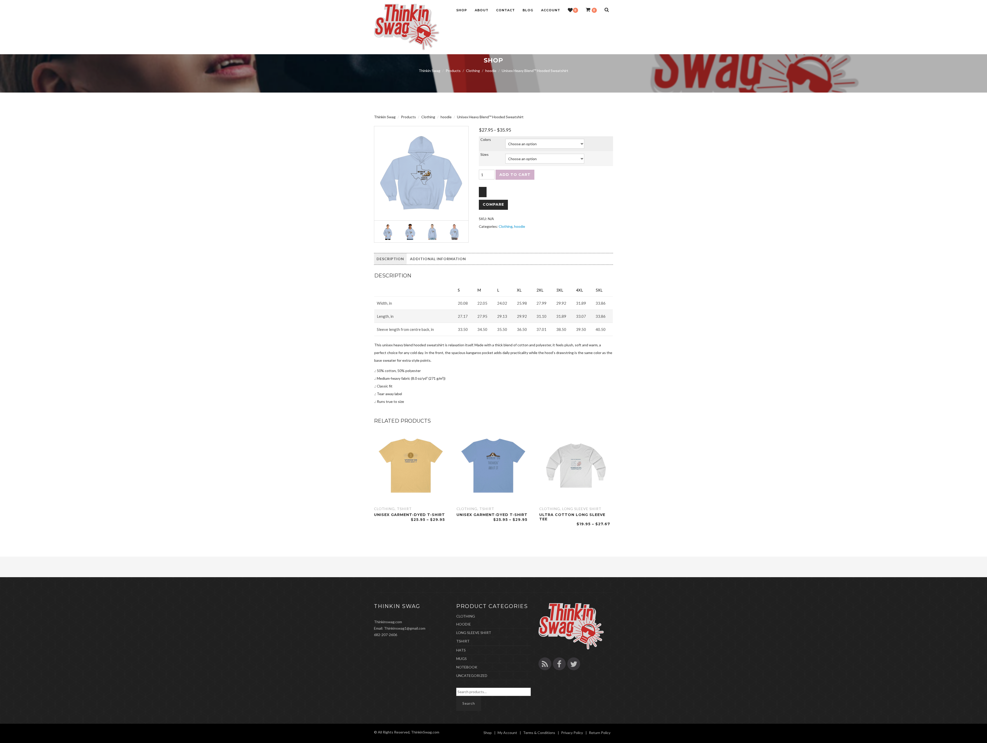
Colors (485, 139)
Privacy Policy (572, 732)
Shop (461, 10)
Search (468, 703)
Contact (505, 10)
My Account (507, 732)
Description (390, 259)
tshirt (404, 508)
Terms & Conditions (539, 732)
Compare (493, 204)
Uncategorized (471, 675)
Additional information (438, 259)
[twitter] (573, 663)
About (481, 10)
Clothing (506, 226)
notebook (466, 667)
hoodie (519, 226)
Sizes (484, 154)
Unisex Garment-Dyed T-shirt (409, 514)
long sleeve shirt (581, 508)
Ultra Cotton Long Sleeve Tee (572, 516)
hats (461, 650)
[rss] (544, 663)
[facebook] (559, 663)
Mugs (461, 658)
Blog (528, 10)
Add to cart (515, 174)
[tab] (390, 259)
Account (550, 10)
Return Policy (599, 732)
